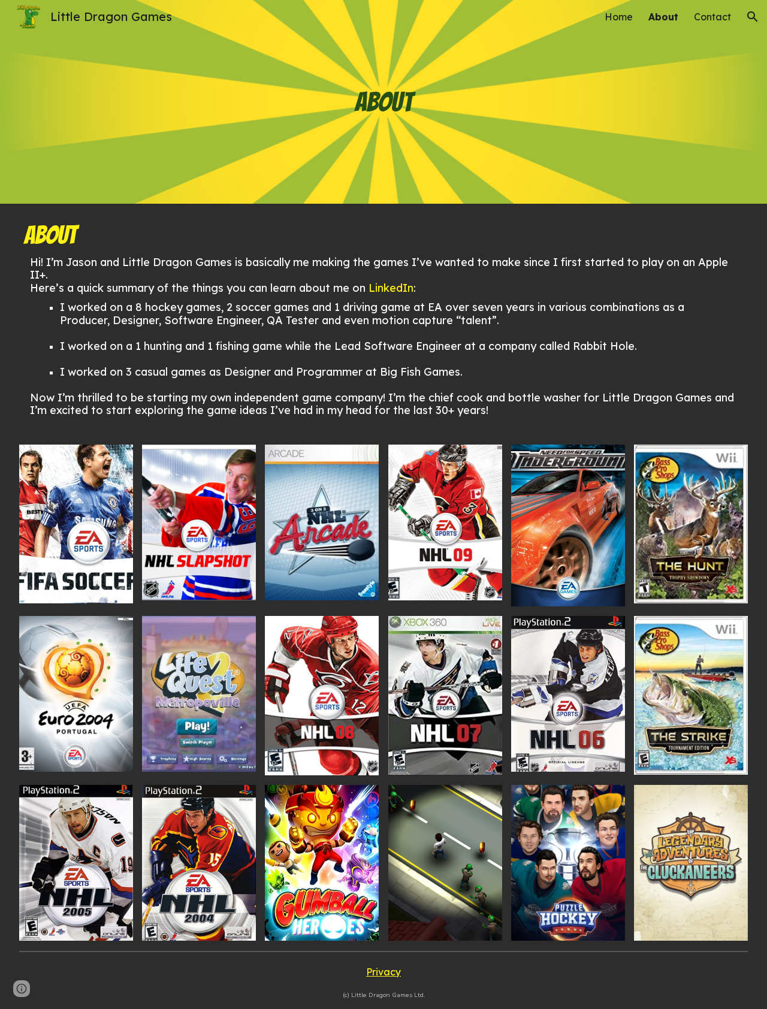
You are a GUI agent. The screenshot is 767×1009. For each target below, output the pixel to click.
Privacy (383, 972)
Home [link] (619, 17)
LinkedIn (391, 288)
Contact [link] (712, 17)
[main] (383, 102)
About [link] (663, 17)
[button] (752, 16)
